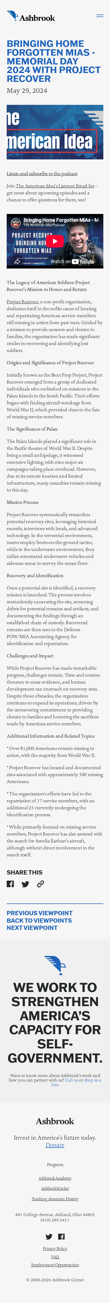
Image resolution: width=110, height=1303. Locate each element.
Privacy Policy (55, 1248)
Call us (71, 1080)
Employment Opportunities (55, 1265)
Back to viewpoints (39, 920)
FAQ (55, 1257)
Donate (55, 1145)
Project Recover (22, 301)
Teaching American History (55, 1199)
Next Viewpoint (32, 928)
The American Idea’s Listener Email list (55, 186)
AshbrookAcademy (54, 1178)
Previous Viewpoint (40, 913)
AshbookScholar (55, 1188)
